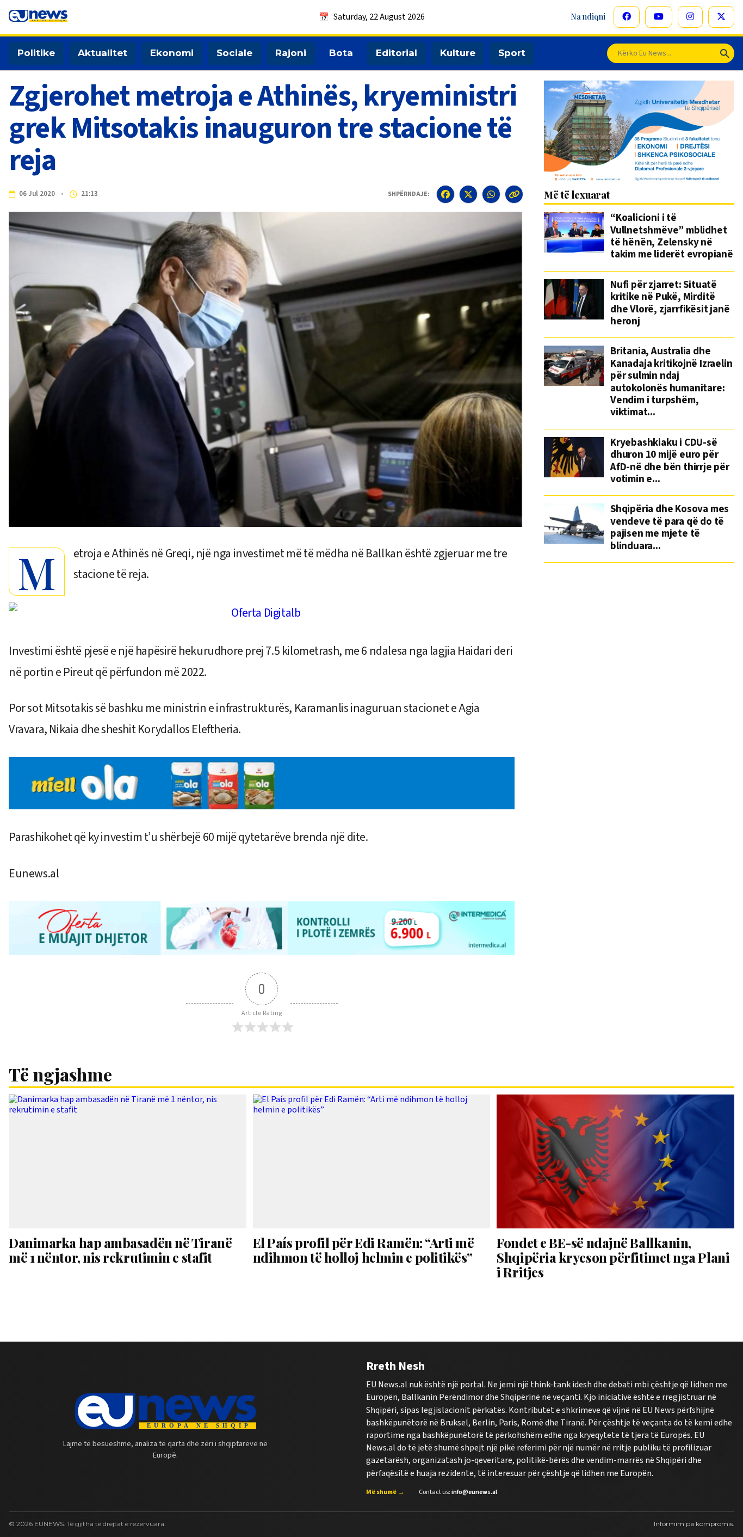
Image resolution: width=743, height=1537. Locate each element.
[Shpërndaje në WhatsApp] (491, 194)
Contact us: (458, 1492)
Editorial (396, 52)
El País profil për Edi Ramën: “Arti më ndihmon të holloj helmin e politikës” (363, 1250)
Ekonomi (172, 52)
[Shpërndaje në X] (468, 194)
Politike (36, 52)
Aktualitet (102, 52)
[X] (721, 17)
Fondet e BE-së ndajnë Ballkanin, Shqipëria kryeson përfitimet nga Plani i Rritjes (613, 1257)
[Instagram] (690, 17)
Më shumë (385, 1492)
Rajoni (290, 52)
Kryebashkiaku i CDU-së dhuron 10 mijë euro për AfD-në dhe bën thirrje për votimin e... (669, 461)
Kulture (457, 52)
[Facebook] (627, 17)
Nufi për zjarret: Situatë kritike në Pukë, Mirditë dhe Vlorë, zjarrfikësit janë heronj (669, 303)
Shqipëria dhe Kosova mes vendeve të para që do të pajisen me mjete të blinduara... (669, 527)
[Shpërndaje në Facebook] (445, 194)
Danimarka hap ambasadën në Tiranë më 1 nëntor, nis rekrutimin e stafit (120, 1250)
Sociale (234, 52)
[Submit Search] (724, 53)
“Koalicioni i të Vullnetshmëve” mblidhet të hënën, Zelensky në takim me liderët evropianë (671, 236)
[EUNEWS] (165, 1411)
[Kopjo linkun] (514, 194)
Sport (511, 52)
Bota (341, 52)
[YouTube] (658, 17)
